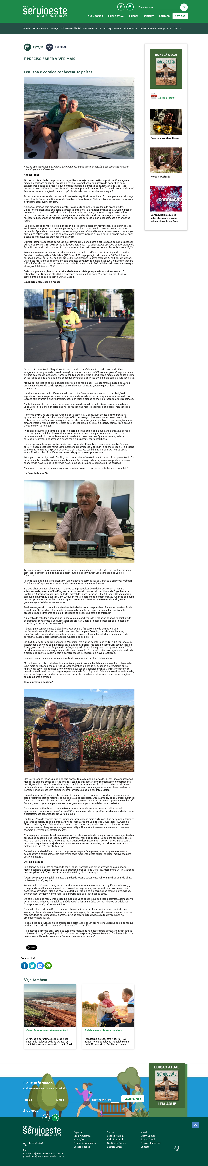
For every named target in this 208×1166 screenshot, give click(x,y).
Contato (145, 1146)
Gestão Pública (90, 28)
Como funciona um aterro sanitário (47, 1030)
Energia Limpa (164, 28)
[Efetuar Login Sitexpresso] (164, 1149)
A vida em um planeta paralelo (103, 1030)
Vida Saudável (130, 28)
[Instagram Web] (130, 6)
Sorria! (103, 28)
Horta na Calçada (160, 176)
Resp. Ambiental (40, 28)
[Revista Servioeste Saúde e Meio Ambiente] (47, 11)
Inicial (144, 1132)
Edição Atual (148, 1139)
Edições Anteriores (151, 1143)
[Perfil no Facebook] (120, 6)
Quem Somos (148, 1135)
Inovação (55, 28)
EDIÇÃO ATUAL (116, 16)
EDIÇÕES (134, 16)
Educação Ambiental (71, 28)
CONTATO (164, 16)
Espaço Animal (115, 28)
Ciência (177, 28)
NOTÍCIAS (180, 16)
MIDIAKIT (149, 16)
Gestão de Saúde (148, 28)
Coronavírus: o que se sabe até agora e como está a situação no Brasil (165, 218)
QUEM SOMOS (95, 16)
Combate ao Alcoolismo (165, 138)
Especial (27, 28)
